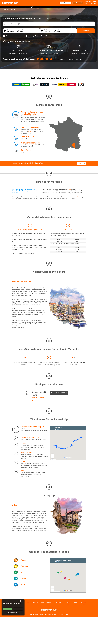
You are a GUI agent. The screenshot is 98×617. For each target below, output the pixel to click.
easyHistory (34, 602)
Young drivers (58, 7)
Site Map (68, 603)
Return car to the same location (15, 36)
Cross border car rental (44, 7)
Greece (79, 197)
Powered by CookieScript (13, 613)
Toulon (23, 560)
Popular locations (6, 7)
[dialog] (13, 607)
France (69, 189)
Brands (68, 7)
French (44, 197)
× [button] (22, 601)
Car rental (18, 7)
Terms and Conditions (58, 603)
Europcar (31, 131)
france (8, 9)
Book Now (82, 163)
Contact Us (75, 603)
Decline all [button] (18, 609)
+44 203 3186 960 (38, 399)
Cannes (24, 578)
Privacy (42, 602)
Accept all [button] (8, 609)
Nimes (23, 572)
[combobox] (20, 601)
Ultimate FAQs (83, 603)
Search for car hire (59, 393)
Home (3, 9)
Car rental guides (30, 7)
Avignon (24, 566)
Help (28, 602)
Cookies (48, 602)
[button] (13, 612)
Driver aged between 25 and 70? (38, 36)
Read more (5, 606)
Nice (23, 461)
